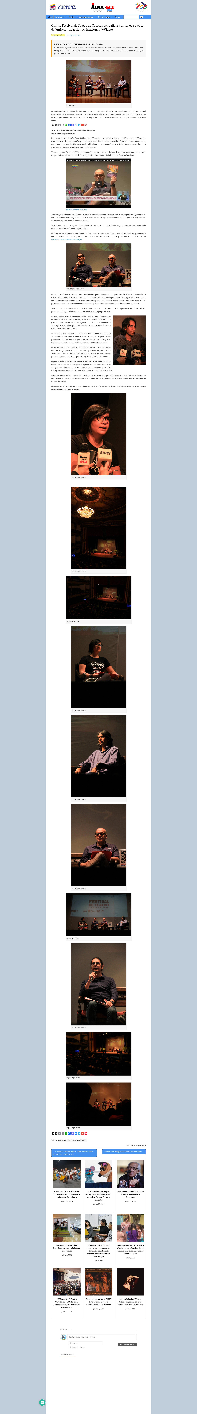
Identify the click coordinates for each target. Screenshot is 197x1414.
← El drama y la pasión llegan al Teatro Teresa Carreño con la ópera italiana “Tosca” (73, 1153)
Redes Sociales (104, 17)
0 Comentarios (73, 35)
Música (71, 17)
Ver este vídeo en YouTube (76, 210)
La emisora (59, 17)
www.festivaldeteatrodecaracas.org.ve (66, 239)
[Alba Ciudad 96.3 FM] (98, 7)
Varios (117, 17)
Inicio (50, 17)
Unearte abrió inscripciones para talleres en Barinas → (124, 1152)
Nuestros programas (85, 17)
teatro (84, 1140)
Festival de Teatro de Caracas (69, 1140)
